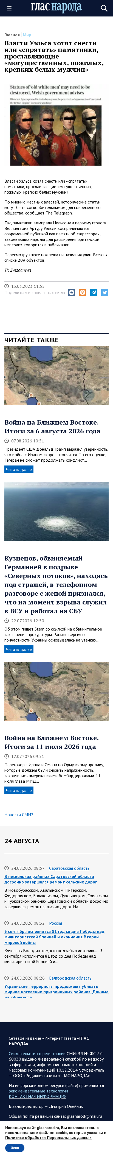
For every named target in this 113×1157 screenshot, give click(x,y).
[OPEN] (11, 8)
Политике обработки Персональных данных (48, 1137)
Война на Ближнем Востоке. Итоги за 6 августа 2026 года (52, 426)
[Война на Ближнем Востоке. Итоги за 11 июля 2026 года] (56, 693)
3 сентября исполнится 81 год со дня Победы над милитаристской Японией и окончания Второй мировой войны (54, 937)
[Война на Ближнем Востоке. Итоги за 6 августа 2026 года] (56, 377)
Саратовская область (69, 868)
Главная (12, 34)
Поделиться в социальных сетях (34, 292)
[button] (71, 292)
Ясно (15, 1148)
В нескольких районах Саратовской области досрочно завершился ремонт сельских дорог (50, 879)
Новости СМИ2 (18, 814)
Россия (55, 923)
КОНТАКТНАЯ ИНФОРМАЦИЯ (37, 1096)
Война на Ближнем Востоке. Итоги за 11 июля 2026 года (51, 742)
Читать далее (19, 469)
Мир (27, 34)
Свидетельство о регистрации (37, 1053)
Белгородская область (70, 978)
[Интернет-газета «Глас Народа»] (56, 8)
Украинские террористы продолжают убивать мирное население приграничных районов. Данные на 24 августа (56, 991)
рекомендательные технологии (38, 1091)
